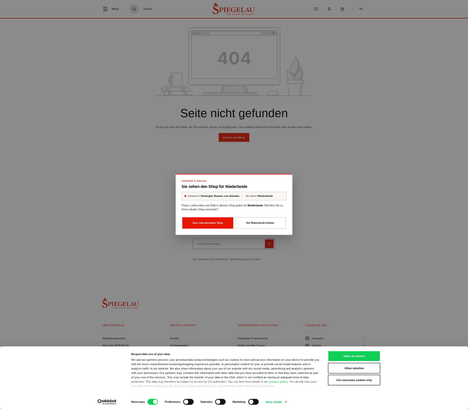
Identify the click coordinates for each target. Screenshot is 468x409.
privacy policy (278, 381)
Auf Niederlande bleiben (260, 222)
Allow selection (354, 368)
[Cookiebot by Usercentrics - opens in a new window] (107, 402)
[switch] (188, 402)
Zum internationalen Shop (208, 222)
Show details (273, 401)
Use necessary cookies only (354, 380)
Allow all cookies (354, 356)
